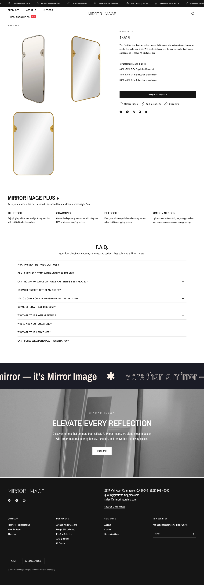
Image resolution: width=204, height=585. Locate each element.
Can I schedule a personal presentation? (43, 340)
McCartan (60, 543)
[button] (102, 451)
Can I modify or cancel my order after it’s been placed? (53, 281)
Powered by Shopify (47, 569)
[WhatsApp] (140, 112)
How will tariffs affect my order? (39, 290)
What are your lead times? (34, 332)
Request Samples (19, 17)
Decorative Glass (111, 534)
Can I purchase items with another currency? (46, 273)
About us (12, 534)
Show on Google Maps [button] (114, 506)
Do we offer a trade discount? (37, 307)
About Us (31, 10)
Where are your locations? (35, 324)
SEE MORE (110, 519)
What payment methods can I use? (38, 264)
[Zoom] (52, 37)
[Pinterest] (134, 112)
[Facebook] (121, 112)
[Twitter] (18, 500)
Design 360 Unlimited (65, 529)
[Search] (193, 14)
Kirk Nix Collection (64, 534)
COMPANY (13, 519)
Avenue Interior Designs (66, 524)
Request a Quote (158, 94)
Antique (107, 524)
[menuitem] (16, 10)
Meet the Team (14, 529)
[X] (128, 112)
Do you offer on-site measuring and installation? (49, 298)
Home (10, 25)
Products (13, 10)
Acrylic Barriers (62, 538)
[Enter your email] (193, 534)
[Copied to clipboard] (147, 112)
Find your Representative (19, 524)
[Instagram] (26, 500)
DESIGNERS (62, 519)
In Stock (48, 10)
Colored (107, 529)
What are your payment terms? (37, 315)
